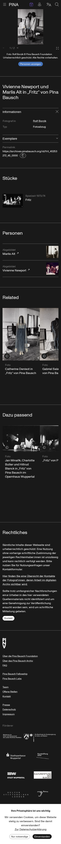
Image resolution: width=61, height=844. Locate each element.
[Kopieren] (23, 155)
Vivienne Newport (14, 269)
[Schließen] (57, 112)
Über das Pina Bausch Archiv (18, 661)
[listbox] (30, 26)
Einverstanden (42, 836)
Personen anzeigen (30, 64)
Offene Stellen (10, 691)
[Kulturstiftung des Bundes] (42, 774)
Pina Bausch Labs (12, 678)
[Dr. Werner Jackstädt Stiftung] (42, 793)
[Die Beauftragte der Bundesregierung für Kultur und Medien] (42, 737)
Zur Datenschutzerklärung (30, 829)
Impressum (9, 714)
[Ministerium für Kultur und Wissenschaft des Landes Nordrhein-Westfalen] (16, 737)
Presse (6, 705)
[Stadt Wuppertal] (16, 774)
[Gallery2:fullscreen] (55, 48)
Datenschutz (9, 709)
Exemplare (10, 138)
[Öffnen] (57, 138)
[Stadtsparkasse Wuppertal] (16, 756)
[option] (30, 26)
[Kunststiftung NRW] (42, 756)
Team (5, 687)
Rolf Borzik (39, 121)
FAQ (5, 665)
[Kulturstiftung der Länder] (16, 793)
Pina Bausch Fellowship (15, 674)
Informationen (12, 112)
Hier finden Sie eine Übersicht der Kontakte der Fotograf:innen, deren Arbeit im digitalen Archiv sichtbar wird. (29, 580)
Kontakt (8, 618)
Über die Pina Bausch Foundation (20, 656)
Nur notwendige (19, 836)
